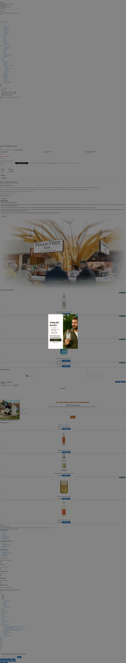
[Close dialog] (76, 315)
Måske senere (55, 342)
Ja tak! (55, 339)
